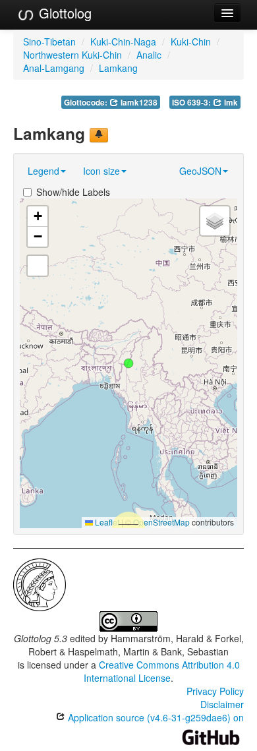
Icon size (101, 170)
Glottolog (63, 12)
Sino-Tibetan (49, 41)
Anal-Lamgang (53, 68)
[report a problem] (99, 135)
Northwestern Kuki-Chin (72, 54)
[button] (128, 363)
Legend (43, 170)
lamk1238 (138, 102)
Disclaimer (222, 704)
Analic (148, 54)
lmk (230, 102)
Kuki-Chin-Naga (123, 41)
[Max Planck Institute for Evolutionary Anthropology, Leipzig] (39, 582)
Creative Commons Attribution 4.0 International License (162, 671)
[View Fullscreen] (37, 266)
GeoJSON (200, 170)
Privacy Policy (215, 691)
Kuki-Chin (191, 41)
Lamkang (118, 68)
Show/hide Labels (73, 191)
